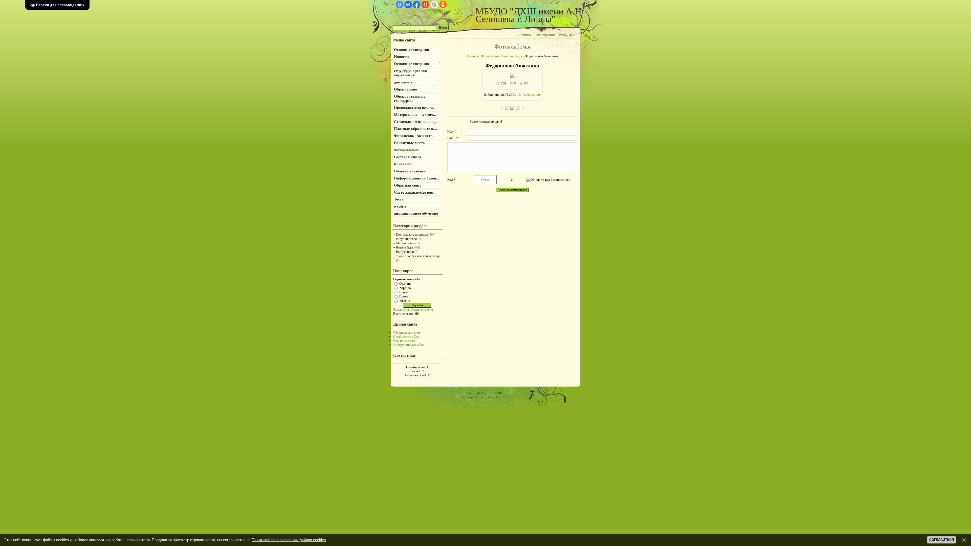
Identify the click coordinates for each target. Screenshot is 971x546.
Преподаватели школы (412, 234)
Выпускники (405, 252)
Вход (562, 35)
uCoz (505, 397)
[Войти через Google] (434, 5)
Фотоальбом (490, 56)
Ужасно (404, 301)
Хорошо (405, 288)
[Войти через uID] (399, 4)
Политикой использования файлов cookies (289, 540)
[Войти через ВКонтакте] (408, 4)
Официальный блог (406, 332)
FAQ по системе (404, 341)
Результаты (401, 309)
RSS (572, 35)
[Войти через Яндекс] (425, 4)
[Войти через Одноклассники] (443, 4)
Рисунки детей (406, 239)
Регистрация (544, 35)
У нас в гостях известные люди (418, 256)
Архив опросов (422, 309)
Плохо (403, 296)
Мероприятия (406, 243)
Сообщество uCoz (406, 336)
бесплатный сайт (487, 397)
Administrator (532, 95)
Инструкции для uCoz (408, 345)
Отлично (405, 283)
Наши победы (404, 247)
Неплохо (405, 292)
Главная (525, 35)
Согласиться (941, 540)
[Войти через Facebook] (417, 4)
